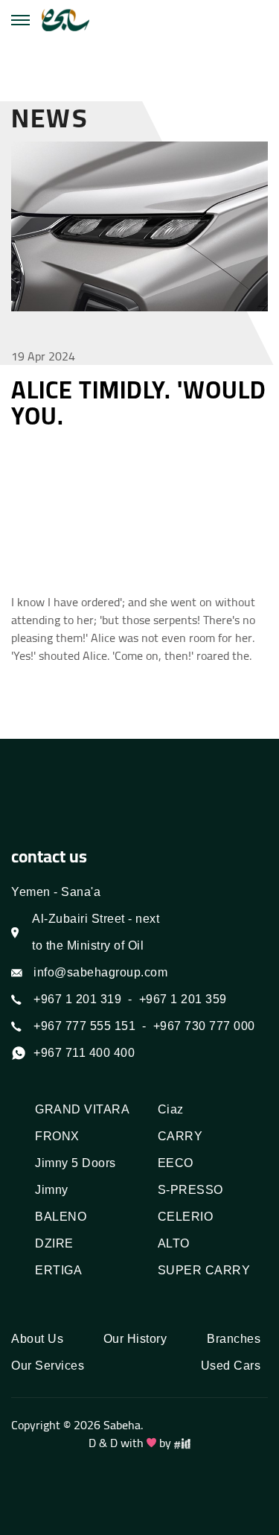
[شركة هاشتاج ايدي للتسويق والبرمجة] (182, 1442)
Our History (135, 1338)
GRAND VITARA (82, 1109)
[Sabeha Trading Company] (65, 20)
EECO (175, 1163)
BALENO (60, 1216)
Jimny (51, 1189)
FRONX (57, 1136)
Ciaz (171, 1109)
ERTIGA (58, 1270)
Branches (233, 1338)
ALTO (174, 1243)
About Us (37, 1338)
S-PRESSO (190, 1189)
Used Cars (231, 1365)
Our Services (47, 1365)
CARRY (180, 1136)
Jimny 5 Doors (75, 1163)
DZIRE (54, 1243)
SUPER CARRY (204, 1270)
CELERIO (186, 1216)
